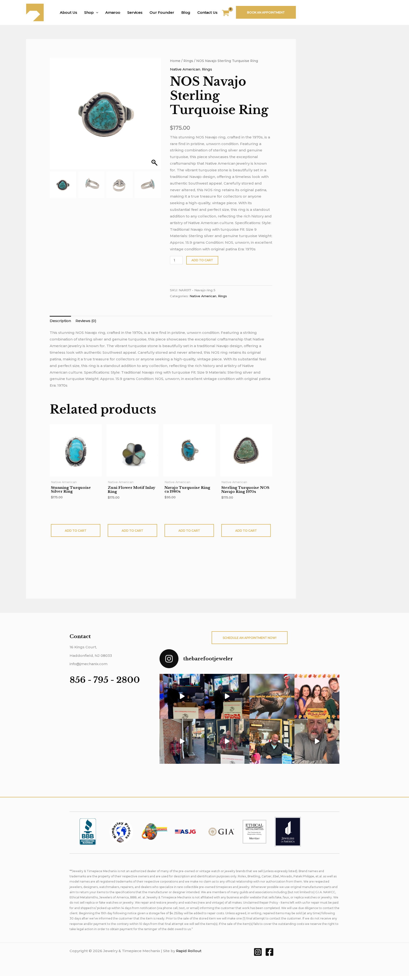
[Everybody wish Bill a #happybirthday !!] (271, 741)
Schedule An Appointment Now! (249, 638)
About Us (68, 12)
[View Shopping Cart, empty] (228, 13)
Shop (89, 12)
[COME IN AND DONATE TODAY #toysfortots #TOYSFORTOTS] (226, 741)
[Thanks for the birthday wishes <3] (182, 741)
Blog (185, 12)
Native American (185, 69)
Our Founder (162, 12)
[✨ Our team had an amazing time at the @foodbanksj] (316, 696)
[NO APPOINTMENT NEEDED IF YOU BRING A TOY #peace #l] (182, 696)
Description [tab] (60, 320)
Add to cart (202, 260)
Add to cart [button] (75, 530)
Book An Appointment (266, 12)
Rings (188, 61)
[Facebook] (269, 952)
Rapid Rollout (188, 951)
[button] (96, 12)
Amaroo (112, 12)
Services (134, 12)
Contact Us (207, 12)
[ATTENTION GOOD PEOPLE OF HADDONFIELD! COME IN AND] (226, 696)
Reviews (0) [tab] (86, 320)
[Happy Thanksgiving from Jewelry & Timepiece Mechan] (271, 696)
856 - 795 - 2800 (105, 680)
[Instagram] (257, 952)
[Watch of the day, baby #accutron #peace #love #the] (316, 741)
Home (175, 61)
